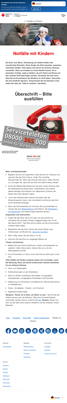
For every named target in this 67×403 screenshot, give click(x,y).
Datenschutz (7, 386)
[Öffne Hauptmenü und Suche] (63, 15)
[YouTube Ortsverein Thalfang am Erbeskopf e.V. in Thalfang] (15, 331)
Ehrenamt (27, 353)
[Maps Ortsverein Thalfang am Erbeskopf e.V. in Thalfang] (55, 331)
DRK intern (6, 383)
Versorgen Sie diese (40, 232)
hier (39, 300)
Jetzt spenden (7, 346)
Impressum (6, 376)
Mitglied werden (29, 346)
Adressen (6, 365)
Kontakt (5, 369)
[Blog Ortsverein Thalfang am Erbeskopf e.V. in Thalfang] (48, 331)
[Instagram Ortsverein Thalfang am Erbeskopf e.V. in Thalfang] (21, 331)
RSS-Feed (6, 379)
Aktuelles (47, 350)
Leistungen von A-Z (50, 353)
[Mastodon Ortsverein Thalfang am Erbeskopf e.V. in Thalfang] (61, 331)
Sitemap (5, 372)
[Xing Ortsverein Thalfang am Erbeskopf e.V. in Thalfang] (41, 331)
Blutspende (27, 357)
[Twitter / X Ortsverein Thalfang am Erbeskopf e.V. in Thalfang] (28, 331)
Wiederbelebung (28, 209)
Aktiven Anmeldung (30, 350)
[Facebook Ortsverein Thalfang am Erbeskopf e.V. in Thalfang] (8, 331)
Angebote (47, 346)
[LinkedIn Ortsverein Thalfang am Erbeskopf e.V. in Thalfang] (35, 331)
